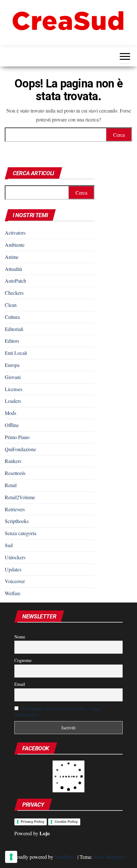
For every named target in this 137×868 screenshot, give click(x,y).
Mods (10, 413)
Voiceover (15, 581)
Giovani (13, 377)
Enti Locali (16, 352)
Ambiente (15, 244)
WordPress (65, 856)
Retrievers (15, 509)
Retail (11, 485)
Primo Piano (17, 437)
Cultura (12, 316)
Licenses (13, 389)
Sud (9, 545)
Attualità (13, 268)
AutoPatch (15, 280)
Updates (13, 569)
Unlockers (15, 557)
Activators (15, 232)
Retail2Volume (20, 497)
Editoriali (14, 329)
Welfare (12, 593)
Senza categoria (20, 533)
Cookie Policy (66, 821)
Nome (19, 637)
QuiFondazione (20, 449)
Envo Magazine (109, 856)
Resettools (15, 473)
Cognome (23, 660)
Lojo (45, 833)
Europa (12, 365)
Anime (11, 256)
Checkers (14, 292)
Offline (12, 425)
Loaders (13, 400)
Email (19, 684)
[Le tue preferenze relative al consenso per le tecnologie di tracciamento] (11, 857)
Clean (11, 304)
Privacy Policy (32, 821)
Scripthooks (17, 521)
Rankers (13, 461)
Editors (12, 340)
